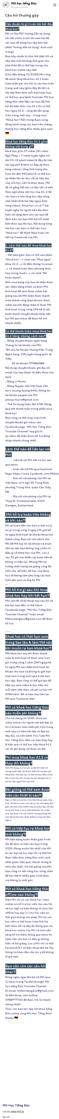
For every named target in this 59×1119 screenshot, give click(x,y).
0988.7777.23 (17, 1111)
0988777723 (14, 1000)
